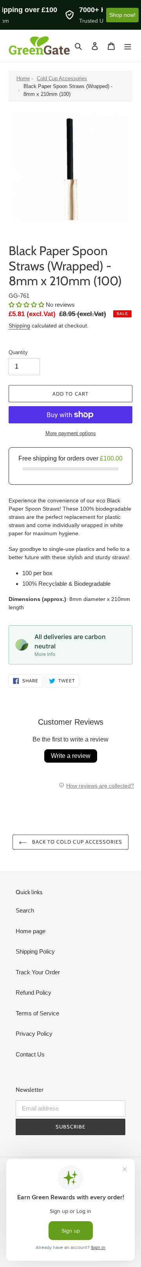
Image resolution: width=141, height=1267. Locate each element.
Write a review (70, 755)
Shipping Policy (35, 951)
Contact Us (30, 1054)
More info (44, 654)
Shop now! (122, 15)
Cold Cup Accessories (62, 78)
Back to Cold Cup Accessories (76, 842)
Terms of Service (37, 1013)
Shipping (19, 325)
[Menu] (127, 46)
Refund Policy (33, 992)
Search (25, 910)
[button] (27, 304)
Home (23, 78)
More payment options (70, 433)
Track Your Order (38, 972)
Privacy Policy (34, 1033)
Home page (30, 931)
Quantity (18, 352)
